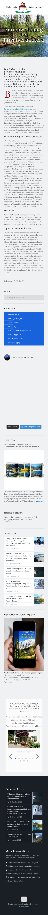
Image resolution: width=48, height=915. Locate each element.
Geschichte (12, 322)
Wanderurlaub (13, 339)
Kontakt (7, 522)
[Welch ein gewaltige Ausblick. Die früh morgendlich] (13, 381)
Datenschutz (24, 906)
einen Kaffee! (18, 881)
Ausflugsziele (13, 318)
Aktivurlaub (12, 314)
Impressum (35, 904)
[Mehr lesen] (9, 682)
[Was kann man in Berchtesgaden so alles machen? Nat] (13, 417)
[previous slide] (10, 756)
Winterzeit (12, 343)
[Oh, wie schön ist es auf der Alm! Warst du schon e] (34, 405)
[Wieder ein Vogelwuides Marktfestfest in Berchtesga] (34, 393)
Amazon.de (36, 866)
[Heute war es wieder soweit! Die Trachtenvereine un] (34, 417)
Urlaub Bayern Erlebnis (30, 874)
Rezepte (11, 326)
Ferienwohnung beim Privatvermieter (18, 109)
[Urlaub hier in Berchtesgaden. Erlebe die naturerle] (13, 368)
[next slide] (37, 756)
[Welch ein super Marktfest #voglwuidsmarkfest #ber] (34, 381)
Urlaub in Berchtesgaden (18, 330)
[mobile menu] (45, 5)
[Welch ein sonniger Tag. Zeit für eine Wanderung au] (13, 405)
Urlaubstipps (13, 335)
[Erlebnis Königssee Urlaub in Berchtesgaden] (24, 7)
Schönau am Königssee (29, 862)
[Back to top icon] (24, 899)
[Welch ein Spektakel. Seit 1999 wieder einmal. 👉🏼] (34, 368)
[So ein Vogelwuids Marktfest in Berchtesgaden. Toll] (13, 393)
